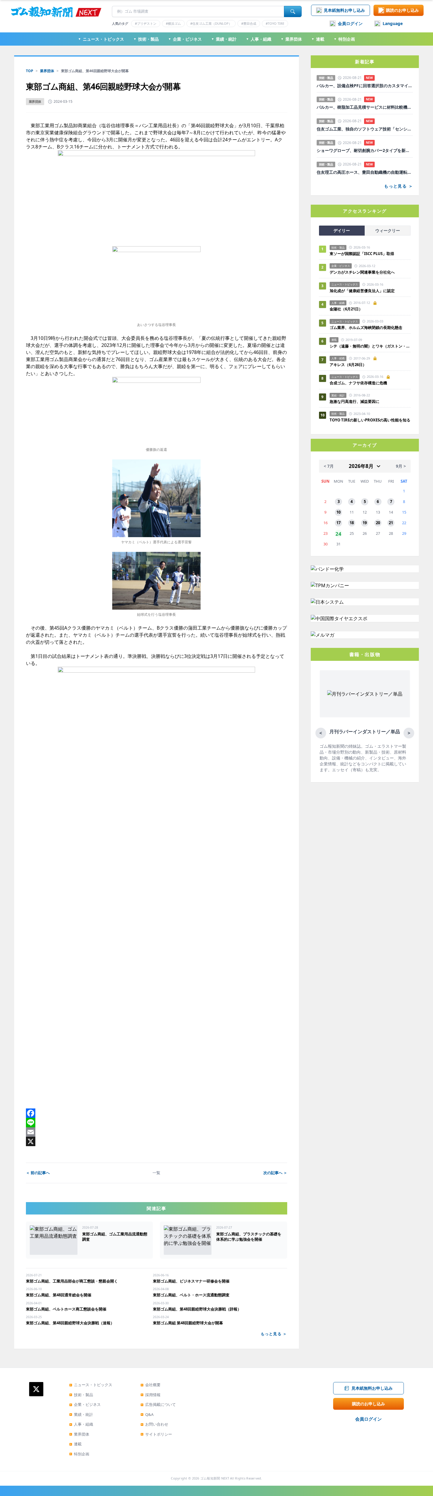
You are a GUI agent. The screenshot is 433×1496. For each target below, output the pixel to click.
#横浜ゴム (173, 23)
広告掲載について (158, 1404)
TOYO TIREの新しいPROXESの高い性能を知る (370, 420)
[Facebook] (156, 1113)
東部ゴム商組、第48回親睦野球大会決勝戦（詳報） (197, 1309)
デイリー (341, 230)
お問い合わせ (154, 1424)
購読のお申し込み (402, 10)
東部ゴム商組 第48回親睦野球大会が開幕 (188, 1322)
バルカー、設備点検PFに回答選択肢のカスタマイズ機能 (365, 85)
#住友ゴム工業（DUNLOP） (211, 23)
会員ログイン (350, 23)
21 (391, 522)
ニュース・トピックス (101, 39)
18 (352, 522)
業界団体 (291, 39)
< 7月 (329, 466)
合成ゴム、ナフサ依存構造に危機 (358, 382)
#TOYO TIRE (275, 23)
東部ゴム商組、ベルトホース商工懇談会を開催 (66, 1309)
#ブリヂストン (145, 23)
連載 (317, 39)
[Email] (156, 1132)
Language (393, 23)
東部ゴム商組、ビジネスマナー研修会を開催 (191, 1281)
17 (338, 522)
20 (378, 522)
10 (338, 512)
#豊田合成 (248, 23)
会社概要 (151, 1384)
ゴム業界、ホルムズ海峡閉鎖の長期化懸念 (368, 327)
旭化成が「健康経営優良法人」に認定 (362, 290)
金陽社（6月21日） (346, 309)
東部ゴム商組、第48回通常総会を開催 (58, 1295)
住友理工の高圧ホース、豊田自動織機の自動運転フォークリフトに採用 (365, 172)
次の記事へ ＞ (275, 1172)
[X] (156, 1141)
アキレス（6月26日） (348, 364)
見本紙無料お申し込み (344, 10)
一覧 (156, 1172)
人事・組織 (258, 39)
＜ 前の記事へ (38, 1172)
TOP (29, 70)
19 (365, 522)
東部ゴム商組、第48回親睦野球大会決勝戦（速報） (70, 1322)
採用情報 (151, 1394)
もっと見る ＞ (274, 1333)
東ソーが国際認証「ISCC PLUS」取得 (362, 253)
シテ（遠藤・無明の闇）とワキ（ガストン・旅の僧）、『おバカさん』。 (370, 346)
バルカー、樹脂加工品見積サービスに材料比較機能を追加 (365, 107)
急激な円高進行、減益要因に (354, 401)
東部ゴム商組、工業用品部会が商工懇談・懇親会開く (72, 1281)
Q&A (147, 1414)
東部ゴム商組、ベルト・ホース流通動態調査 (191, 1295)
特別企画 (344, 39)
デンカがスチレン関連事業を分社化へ (362, 272)
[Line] (156, 1122)
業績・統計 (224, 39)
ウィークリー (387, 230)
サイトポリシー (156, 1434)
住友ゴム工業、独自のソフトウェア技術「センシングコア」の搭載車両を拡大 (365, 129)
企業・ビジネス (185, 39)
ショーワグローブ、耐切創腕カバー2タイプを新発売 (365, 150)
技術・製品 (146, 39)
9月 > (401, 466)
